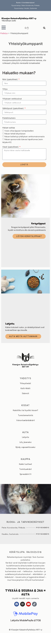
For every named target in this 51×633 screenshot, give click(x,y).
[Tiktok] (34, 604)
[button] (44, 28)
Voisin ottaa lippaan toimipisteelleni (19, 131)
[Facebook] (16, 604)
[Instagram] (22, 604)
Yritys (4, 89)
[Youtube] (28, 604)
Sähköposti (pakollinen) (13, 108)
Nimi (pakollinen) (10, 79)
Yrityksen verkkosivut (12, 99)
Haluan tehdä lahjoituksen (15, 134)
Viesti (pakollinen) (10, 147)
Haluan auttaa (8, 128)
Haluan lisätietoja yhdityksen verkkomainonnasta (24, 137)
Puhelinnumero (9, 118)
